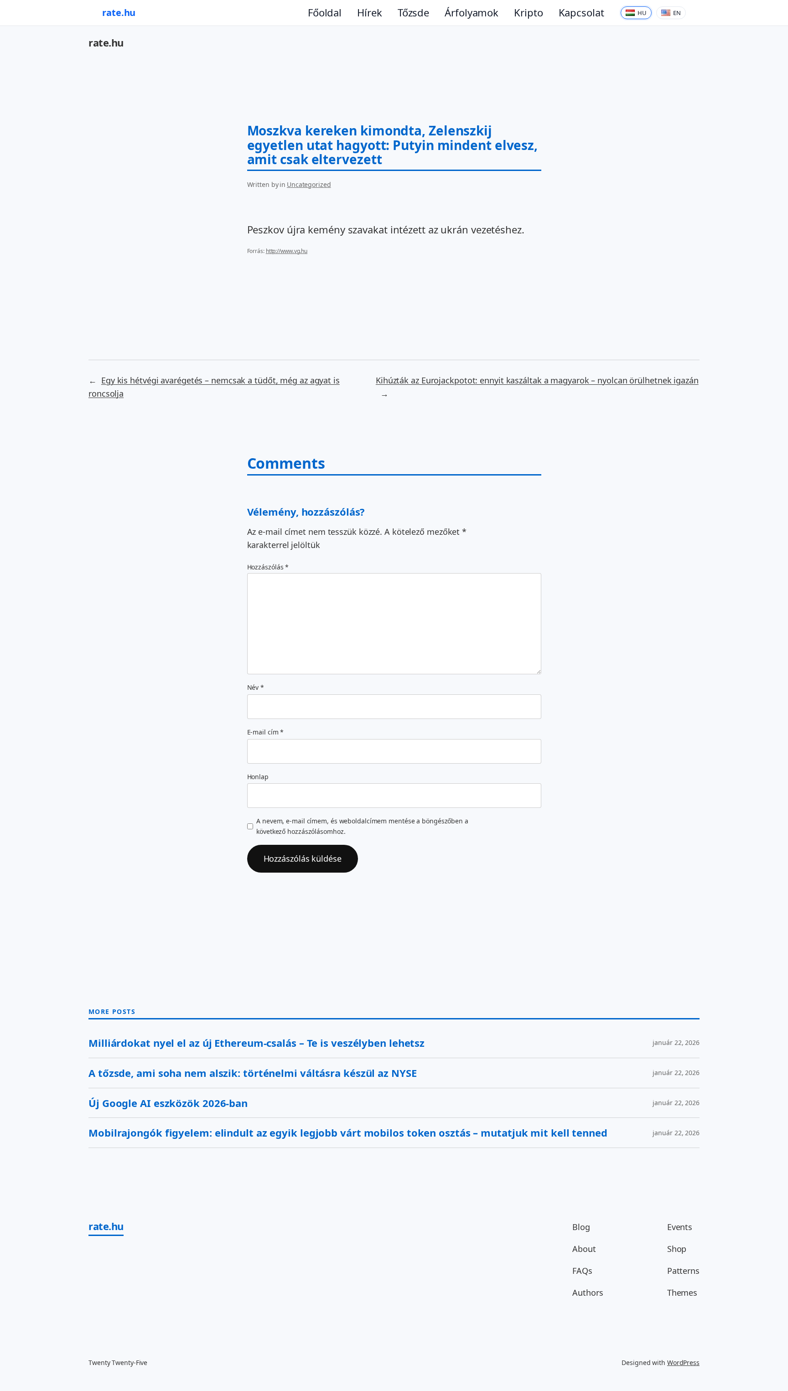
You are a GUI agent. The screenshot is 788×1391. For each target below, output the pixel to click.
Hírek (369, 12)
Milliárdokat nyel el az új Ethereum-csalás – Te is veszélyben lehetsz (256, 1043)
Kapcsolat (581, 12)
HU (642, 13)
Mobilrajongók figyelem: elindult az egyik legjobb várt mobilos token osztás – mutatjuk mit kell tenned (347, 1132)
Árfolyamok (471, 12)
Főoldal (325, 12)
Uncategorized (309, 184)
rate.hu (118, 12)
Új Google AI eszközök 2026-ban (168, 1103)
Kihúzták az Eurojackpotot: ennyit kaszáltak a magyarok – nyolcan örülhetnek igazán (537, 380)
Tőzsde (413, 12)
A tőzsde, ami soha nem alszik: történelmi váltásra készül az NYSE (252, 1073)
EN (677, 13)
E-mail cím (265, 732)
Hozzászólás (268, 567)
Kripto (528, 12)
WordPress (683, 1362)
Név (255, 687)
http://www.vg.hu (286, 251)
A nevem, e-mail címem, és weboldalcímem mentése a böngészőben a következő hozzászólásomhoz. (362, 826)
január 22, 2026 (676, 1042)
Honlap (258, 776)
